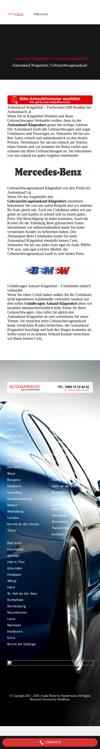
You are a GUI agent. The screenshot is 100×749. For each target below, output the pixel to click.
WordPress (63, 699)
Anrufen (52, 742)
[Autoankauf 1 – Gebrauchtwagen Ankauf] (28, 13)
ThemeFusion (69, 695)
